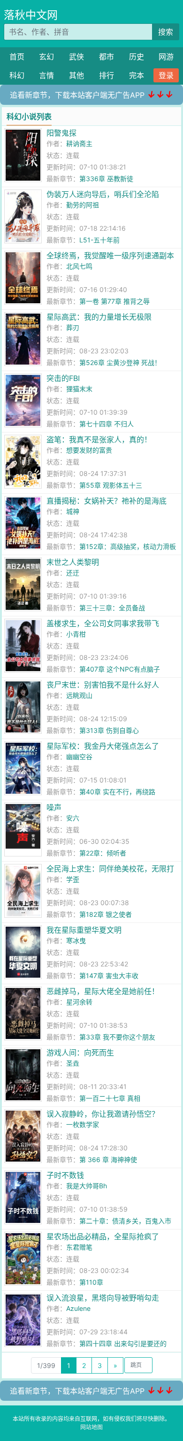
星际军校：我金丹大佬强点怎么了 (102, 746)
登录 (166, 75)
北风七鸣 (79, 266)
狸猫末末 (79, 389)
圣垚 (72, 1063)
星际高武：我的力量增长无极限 (99, 317)
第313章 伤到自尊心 (109, 730)
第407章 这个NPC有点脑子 (119, 669)
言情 (46, 75)
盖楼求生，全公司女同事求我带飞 (102, 623)
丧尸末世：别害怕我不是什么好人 (102, 684)
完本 (136, 75)
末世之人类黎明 (72, 562)
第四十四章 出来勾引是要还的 (123, 1343)
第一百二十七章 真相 (109, 1098)
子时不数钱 (65, 1175)
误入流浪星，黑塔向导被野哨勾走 (102, 1297)
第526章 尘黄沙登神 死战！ (120, 362)
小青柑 (76, 634)
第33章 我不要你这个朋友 (117, 1037)
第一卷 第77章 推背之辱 (114, 301)
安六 (72, 818)
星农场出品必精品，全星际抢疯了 (102, 1236)
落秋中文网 (31, 15)
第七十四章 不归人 (106, 424)
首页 (16, 56)
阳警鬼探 (61, 133)
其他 (76, 75)
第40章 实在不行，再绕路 (117, 792)
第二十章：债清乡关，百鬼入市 (125, 1221)
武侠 (76, 56)
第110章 (91, 1282)
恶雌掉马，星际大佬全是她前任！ (102, 991)
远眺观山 (79, 695)
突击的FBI (63, 378)
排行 (106, 75)
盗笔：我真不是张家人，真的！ (99, 439)
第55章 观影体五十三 (110, 485)
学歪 (72, 879)
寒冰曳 (76, 940)
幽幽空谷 (79, 757)
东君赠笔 (79, 1247)
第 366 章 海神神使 (108, 1159)
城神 (72, 511)
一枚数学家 (82, 1124)
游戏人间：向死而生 (80, 1052)
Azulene (78, 1308)
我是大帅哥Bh (86, 1186)
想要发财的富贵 (89, 450)
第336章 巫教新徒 (106, 179)
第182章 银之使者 (105, 914)
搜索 (165, 32)
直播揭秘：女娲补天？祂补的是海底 (106, 500)
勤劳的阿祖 (82, 205)
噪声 (53, 807)
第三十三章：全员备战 (112, 608)
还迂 (72, 573)
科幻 (16, 75)
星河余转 (79, 1002)
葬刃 (72, 327)
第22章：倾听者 (102, 853)
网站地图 (91, 1427)
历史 (136, 56)
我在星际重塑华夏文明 (84, 930)
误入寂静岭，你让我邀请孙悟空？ (102, 1114)
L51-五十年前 (99, 240)
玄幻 (46, 56)
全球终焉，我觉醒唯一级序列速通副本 (110, 255)
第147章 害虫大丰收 (108, 976)
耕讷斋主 (79, 143)
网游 (166, 56)
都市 (106, 56)
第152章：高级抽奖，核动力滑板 (127, 546)
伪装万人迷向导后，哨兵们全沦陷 (102, 194)
